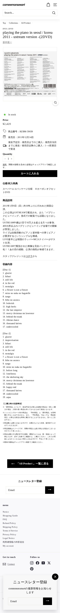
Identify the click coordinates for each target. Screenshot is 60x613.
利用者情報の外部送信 (13, 542)
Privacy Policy (9, 534)
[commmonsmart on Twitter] (49, 563)
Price (5, 120)
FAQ (5, 519)
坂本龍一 (7, 42)
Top (4, 23)
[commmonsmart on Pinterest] (31, 569)
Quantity (7, 154)
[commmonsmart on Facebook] (37, 563)
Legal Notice (9, 538)
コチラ (29, 256)
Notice (6, 512)
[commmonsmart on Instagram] (31, 563)
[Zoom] (55, 102)
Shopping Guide (10, 515)
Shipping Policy (10, 527)
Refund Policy (9, 523)
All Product (26, 23)
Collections (13, 23)
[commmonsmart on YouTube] (43, 563)
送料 (5, 164)
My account (8, 546)
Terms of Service (10, 530)
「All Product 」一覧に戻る (32, 463)
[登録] (49, 490)
